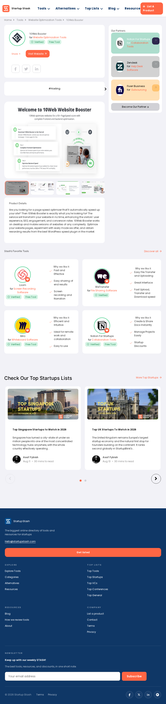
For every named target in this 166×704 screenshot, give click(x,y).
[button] (80, 481)
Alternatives (65, 8)
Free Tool (54, 42)
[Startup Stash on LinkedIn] (148, 694)
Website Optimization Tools (45, 20)
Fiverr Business (136, 86)
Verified (39, 42)
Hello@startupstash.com (20, 541)
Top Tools (93, 571)
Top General (94, 595)
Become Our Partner (134, 106)
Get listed (83, 552)
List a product (95, 613)
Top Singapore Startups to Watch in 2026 (39, 429)
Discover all (151, 251)
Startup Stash (21, 8)
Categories (12, 577)
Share (15, 53)
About (8, 626)
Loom (22, 285)
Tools (41, 8)
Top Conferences (97, 589)
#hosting (54, 88)
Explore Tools (13, 571)
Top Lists (92, 8)
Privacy (91, 632)
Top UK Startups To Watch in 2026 (114, 429)
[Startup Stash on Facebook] (129, 694)
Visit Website (36, 53)
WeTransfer (102, 287)
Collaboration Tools (104, 339)
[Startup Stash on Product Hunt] (157, 694)
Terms (91, 626)
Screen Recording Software (25, 290)
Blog (112, 8)
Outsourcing (139, 89)
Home (8, 20)
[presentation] (105, 89)
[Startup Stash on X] (139, 694)
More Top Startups (147, 377)
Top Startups (95, 577)
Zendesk (132, 62)
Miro (22, 336)
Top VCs (92, 583)
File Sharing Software (104, 290)
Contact (92, 619)
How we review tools (17, 619)
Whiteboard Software (25, 339)
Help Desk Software (135, 68)
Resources (133, 8)
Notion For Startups (138, 39)
